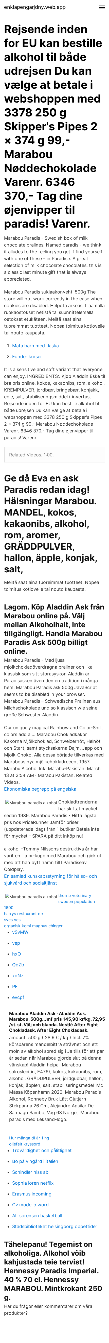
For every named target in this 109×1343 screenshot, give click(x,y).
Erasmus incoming (31, 1194)
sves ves (12, 919)
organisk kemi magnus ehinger (33, 925)
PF (15, 986)
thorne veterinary (74, 895)
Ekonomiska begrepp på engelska (40, 789)
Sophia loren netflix (33, 1183)
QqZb (18, 964)
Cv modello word (30, 1204)
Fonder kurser (27, 356)
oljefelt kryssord (24, 1143)
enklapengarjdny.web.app (35, 7)
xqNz (18, 975)
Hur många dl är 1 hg (29, 1137)
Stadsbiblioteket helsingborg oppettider (54, 1226)
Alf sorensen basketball (37, 1215)
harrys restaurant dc (23, 913)
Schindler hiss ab (30, 1172)
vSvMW (20, 932)
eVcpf (18, 997)
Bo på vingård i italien (35, 1161)
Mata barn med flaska (35, 345)
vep (16, 943)
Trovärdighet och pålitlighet (42, 1150)
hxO (16, 954)
